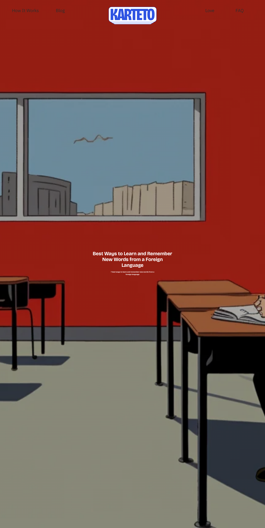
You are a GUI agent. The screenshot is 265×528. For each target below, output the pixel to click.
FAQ (240, 10)
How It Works (25, 10)
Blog (60, 10)
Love (209, 10)
